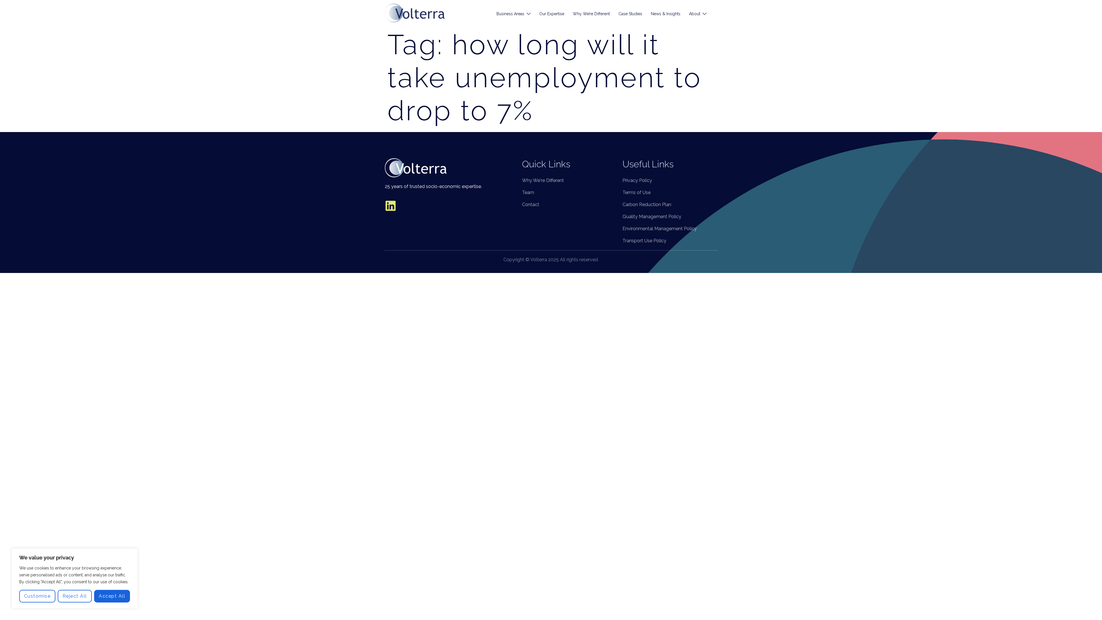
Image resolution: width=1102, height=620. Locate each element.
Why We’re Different (591, 13)
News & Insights (665, 13)
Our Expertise (551, 13)
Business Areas (510, 13)
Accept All (112, 596)
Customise (37, 596)
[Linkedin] (390, 206)
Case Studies (630, 13)
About (694, 13)
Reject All (75, 596)
